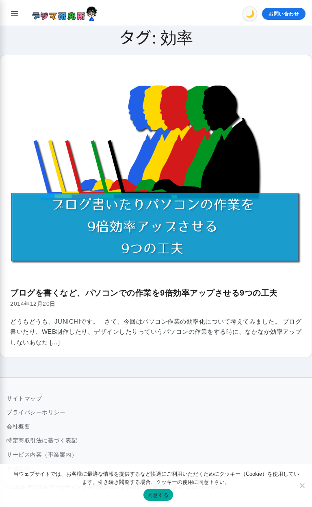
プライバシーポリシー (35, 412)
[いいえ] (302, 485)
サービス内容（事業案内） (41, 454)
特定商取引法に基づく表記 (41, 440)
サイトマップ (24, 398)
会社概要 (18, 426)
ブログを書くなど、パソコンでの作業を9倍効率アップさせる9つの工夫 (144, 292)
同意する (158, 495)
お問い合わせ (284, 14)
